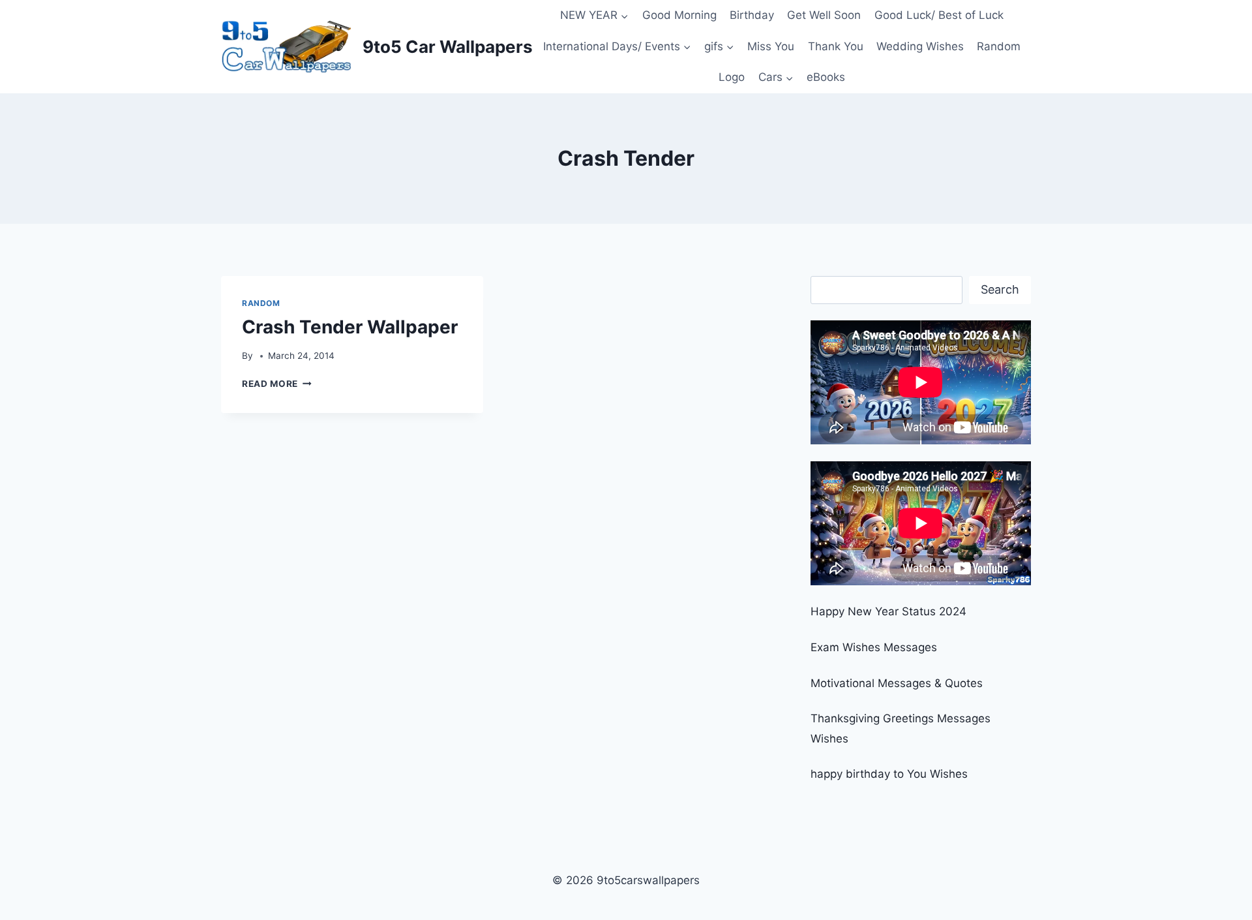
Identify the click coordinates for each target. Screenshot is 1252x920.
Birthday (752, 15)
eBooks (826, 77)
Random (999, 46)
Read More (277, 383)
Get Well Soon (824, 15)
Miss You (770, 46)
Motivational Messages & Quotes (897, 683)
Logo (732, 77)
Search (1000, 289)
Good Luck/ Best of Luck (939, 15)
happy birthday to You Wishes (889, 773)
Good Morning (679, 15)
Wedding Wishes (920, 46)
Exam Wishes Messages (874, 647)
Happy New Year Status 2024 (888, 611)
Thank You (835, 46)
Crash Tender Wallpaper (350, 327)
